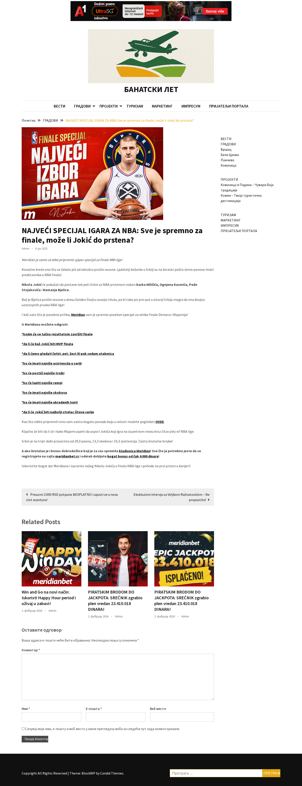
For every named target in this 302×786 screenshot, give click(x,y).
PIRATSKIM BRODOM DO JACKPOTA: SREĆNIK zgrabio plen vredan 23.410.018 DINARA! (115, 600)
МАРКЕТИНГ (162, 106)
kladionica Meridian (134, 451)
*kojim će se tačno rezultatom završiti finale (57, 334)
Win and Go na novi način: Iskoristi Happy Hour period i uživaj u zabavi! (49, 597)
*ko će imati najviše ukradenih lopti (50, 402)
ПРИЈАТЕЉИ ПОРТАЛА (228, 106)
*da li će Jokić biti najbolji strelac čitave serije (58, 412)
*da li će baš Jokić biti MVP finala (47, 344)
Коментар (31, 650)
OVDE (159, 421)
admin (25, 248)
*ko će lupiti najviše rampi (42, 383)
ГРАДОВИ (82, 106)
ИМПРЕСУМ (191, 106)
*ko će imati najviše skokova (44, 392)
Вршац (226, 149)
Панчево (227, 160)
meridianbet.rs (67, 456)
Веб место (158, 708)
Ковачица (228, 165)
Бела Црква (230, 154)
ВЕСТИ (59, 106)
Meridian (78, 314)
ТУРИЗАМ (134, 106)
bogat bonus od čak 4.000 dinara (132, 456)
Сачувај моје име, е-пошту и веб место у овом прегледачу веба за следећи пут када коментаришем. (102, 728)
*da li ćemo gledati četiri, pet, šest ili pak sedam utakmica (68, 353)
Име (26, 708)
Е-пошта (94, 708)
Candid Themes (111, 773)
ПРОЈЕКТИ (108, 106)
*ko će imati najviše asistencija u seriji (52, 363)
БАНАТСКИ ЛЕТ (151, 89)
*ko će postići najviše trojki (43, 373)
